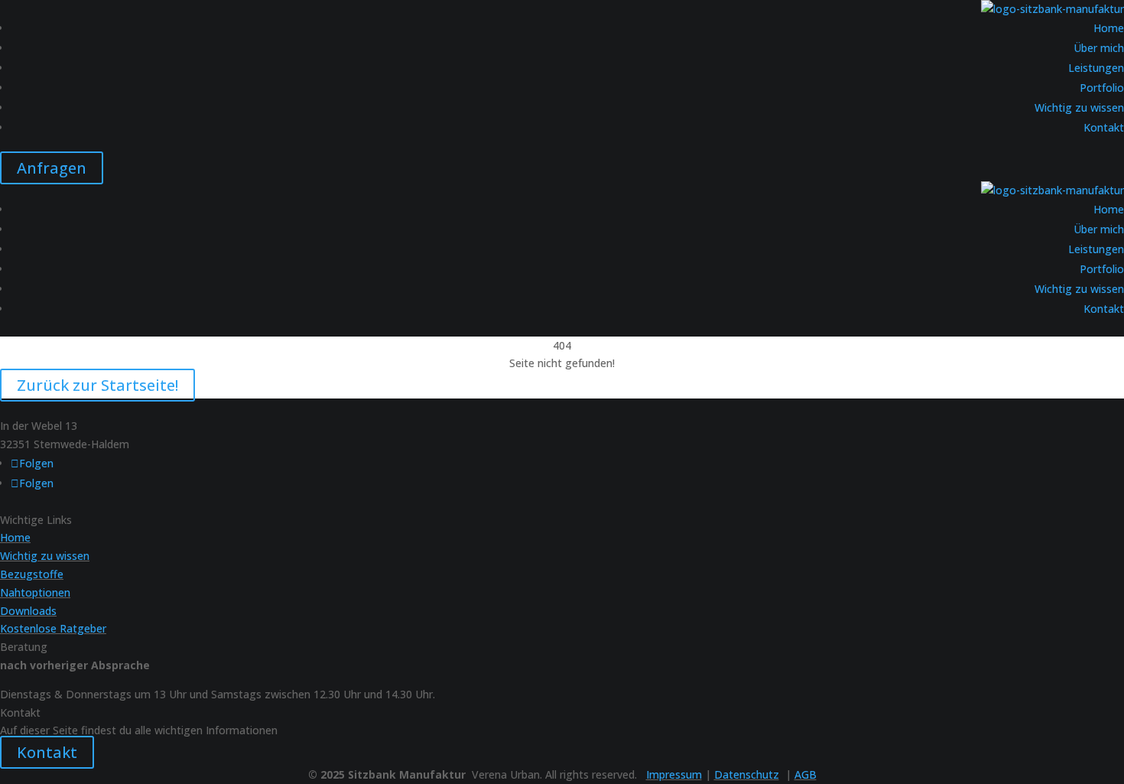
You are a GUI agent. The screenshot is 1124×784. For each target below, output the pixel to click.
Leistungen (1096, 67)
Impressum (674, 774)
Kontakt (1103, 127)
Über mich (1099, 48)
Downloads (28, 610)
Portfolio (1102, 87)
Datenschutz (746, 774)
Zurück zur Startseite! (97, 385)
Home (1108, 28)
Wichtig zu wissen (1079, 107)
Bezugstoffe (31, 574)
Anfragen (51, 168)
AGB (805, 774)
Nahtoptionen (35, 592)
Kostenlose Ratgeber (53, 628)
